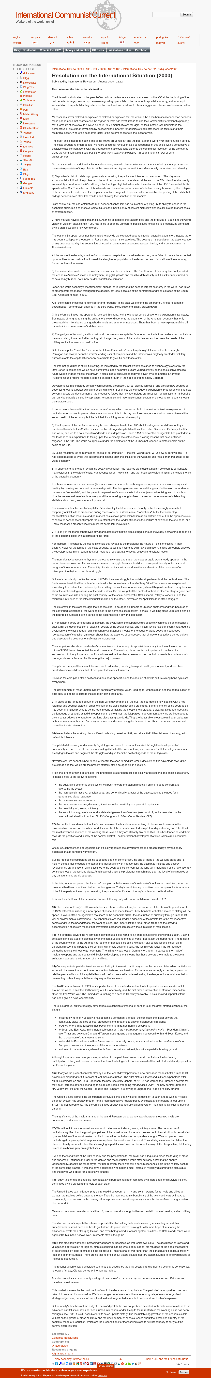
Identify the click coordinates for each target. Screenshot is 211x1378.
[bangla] (136, 43)
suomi (181, 43)
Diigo (26, 174)
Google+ (28, 151)
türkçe (122, 37)
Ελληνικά (184, 37)
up (120, 1359)
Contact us (29, 50)
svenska (87, 37)
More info (102, 1375)
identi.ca (28, 146)
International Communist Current (65, 14)
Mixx (26, 119)
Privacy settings (105, 1366)
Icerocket (28, 137)
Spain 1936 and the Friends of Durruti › (167, 1359)
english (17, 37)
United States (60, 1345)
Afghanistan (59, 1353)
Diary (17, 50)
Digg (26, 78)
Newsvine (29, 123)
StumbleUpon (31, 128)
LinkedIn (28, 188)
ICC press (97, 50)
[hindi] (34, 43)
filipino (104, 43)
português (162, 37)
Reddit (27, 156)
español (105, 37)
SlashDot (28, 160)
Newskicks (29, 82)
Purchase (141, 50)
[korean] (70, 43)
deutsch (53, 37)
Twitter (27, 165)
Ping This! (29, 87)
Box (25, 169)
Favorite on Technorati (28, 94)
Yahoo (27, 142)
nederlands (139, 37)
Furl (25, 109)
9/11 (70, 1353)
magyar (160, 43)
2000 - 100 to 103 (110, 69)
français (35, 37)
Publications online (119, 50)
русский (17, 43)
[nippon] (86, 43)
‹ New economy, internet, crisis (71, 1359)
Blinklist (27, 105)
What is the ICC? (50, 50)
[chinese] (122, 43)
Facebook (29, 179)
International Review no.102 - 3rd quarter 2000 (150, 69)
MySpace (28, 192)
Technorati (29, 100)
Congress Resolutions (65, 1337)
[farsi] (51, 43)
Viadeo (27, 132)
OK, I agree (171, 1372)
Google (27, 183)
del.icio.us (29, 73)
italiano (70, 37)
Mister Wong (30, 114)
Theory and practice (77, 50)
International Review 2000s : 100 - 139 (74, 69)
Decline (184, 1372)
